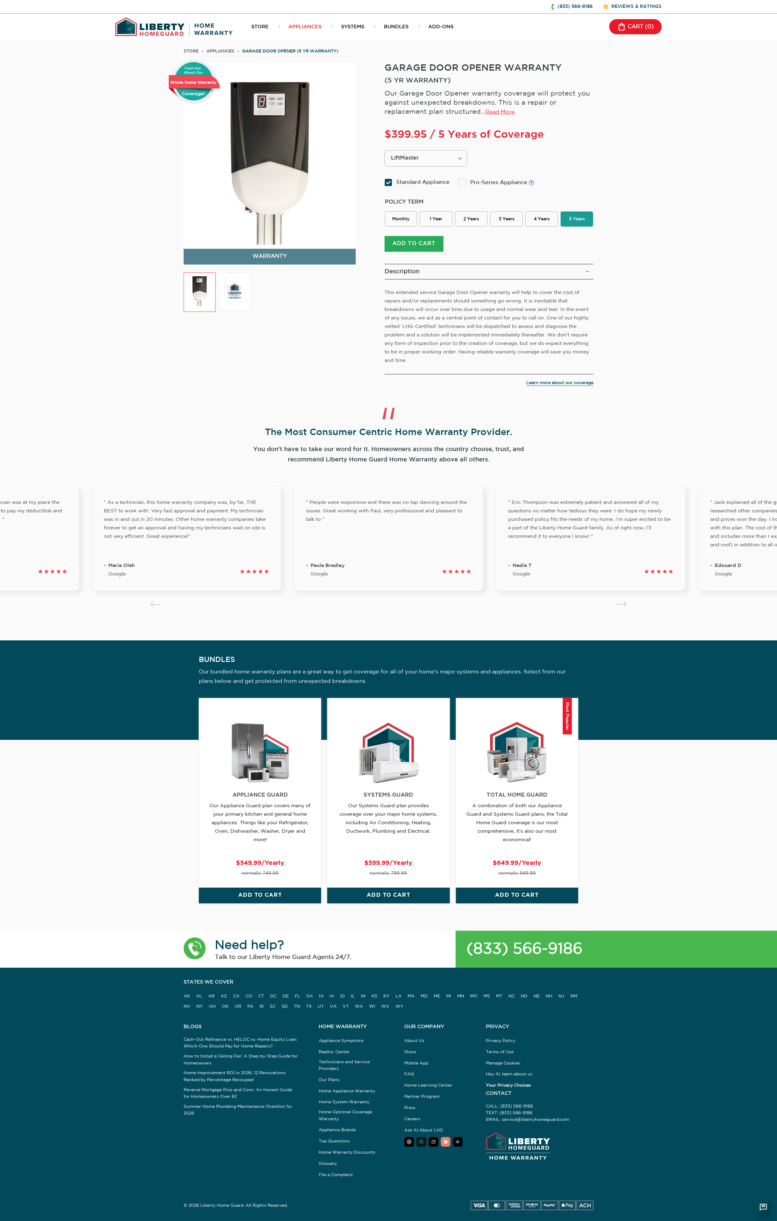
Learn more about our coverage (559, 383)
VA (333, 1006)
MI (448, 996)
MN (460, 996)
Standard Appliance (423, 182)
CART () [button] (641, 26)
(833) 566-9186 (524, 949)
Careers (412, 1119)
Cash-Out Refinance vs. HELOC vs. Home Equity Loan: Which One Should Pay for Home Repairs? (241, 1043)
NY (199, 1006)
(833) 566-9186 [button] (575, 6)
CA (236, 996)
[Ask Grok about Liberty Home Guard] (433, 1142)
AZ (224, 996)
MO (473, 996)
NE (537, 996)
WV (385, 1006)
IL (353, 996)
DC (273, 996)
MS (487, 996)
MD (424, 996)
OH (212, 1006)
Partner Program (421, 1096)
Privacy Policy (500, 1041)
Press (410, 1108)
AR (211, 996)
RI (262, 1006)
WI (372, 1006)
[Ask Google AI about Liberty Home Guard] (458, 1142)
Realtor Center (334, 1052)
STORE (260, 27)
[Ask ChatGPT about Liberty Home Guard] (409, 1142)
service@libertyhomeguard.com (535, 1119)
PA (250, 1006)
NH (549, 996)
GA (309, 996)
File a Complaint (336, 1175)
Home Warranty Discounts (347, 1152)
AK (187, 996)
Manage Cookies (503, 1063)
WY (399, 1006)
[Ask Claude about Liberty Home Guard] (445, 1142)
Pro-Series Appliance (499, 182)
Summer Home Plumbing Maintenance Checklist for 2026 (238, 1110)
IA (332, 996)
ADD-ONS (440, 27)
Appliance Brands (337, 1130)
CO (249, 996)
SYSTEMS (352, 27)
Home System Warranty (344, 1102)
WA (359, 1006)
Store (191, 51)
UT (321, 1006)
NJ (561, 996)
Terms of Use (500, 1052)
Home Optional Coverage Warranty (345, 1115)
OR (238, 1006)
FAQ (409, 1074)
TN (297, 1006)
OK (225, 1006)
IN (363, 996)
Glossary (328, 1163)
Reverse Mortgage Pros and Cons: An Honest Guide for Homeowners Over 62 (238, 1093)
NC (511, 996)
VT (346, 1006)
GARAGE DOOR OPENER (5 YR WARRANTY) (290, 51)
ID (342, 996)
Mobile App (416, 1063)
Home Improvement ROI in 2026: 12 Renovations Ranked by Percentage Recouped (235, 1076)
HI (321, 996)
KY (386, 996)
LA (398, 996)
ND (524, 996)
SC (273, 1006)
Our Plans (329, 1080)
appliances (220, 51)
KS (374, 996)
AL (199, 996)
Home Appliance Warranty (347, 1091)
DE (286, 996)
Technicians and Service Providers (344, 1065)
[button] (195, 949)
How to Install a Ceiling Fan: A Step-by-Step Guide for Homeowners (241, 1059)
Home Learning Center (428, 1085)
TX (309, 1006)
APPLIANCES (304, 27)
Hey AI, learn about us (509, 1074)
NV (187, 1006)
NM (573, 996)
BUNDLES (396, 27)
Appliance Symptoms (341, 1041)
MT (499, 996)
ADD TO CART (414, 243)
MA (411, 996)
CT (261, 996)
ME (437, 996)
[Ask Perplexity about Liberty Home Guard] (421, 1142)
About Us (414, 1041)
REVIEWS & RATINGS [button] (636, 6)
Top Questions (334, 1141)
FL (297, 996)
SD (285, 1006)
